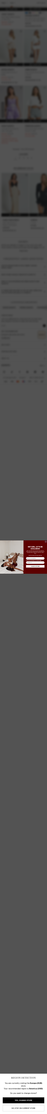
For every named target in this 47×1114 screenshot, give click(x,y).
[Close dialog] (46, 541)
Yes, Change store (23, 1100)
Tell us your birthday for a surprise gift (33, 560)
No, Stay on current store (23, 1108)
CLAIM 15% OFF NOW (35, 566)
